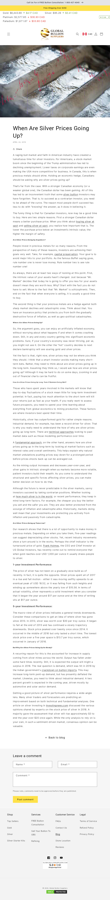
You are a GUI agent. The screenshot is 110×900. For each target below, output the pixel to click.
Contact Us (61, 827)
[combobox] (87, 34)
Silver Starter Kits (16, 840)
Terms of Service (88, 821)
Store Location (63, 840)
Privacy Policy (87, 834)
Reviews (60, 847)
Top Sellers (12, 821)
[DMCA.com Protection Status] (56, 893)
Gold (9, 827)
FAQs (58, 821)
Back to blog (57, 737)
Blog (58, 834)
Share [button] (19, 149)
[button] (8, 34)
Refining (35, 841)
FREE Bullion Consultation (37, 823)
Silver (10, 834)
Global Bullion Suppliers (58, 888)
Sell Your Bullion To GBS (41, 833)
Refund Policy (87, 827)
